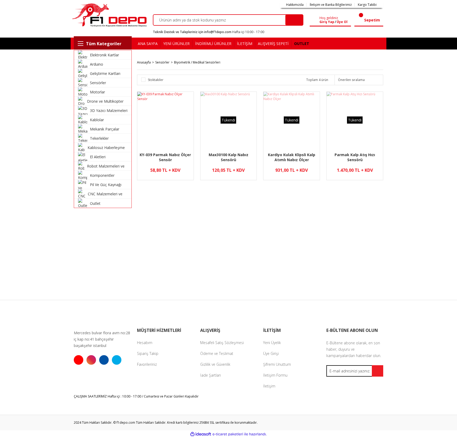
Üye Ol (342, 22)
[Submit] (377, 371)
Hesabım (144, 342)
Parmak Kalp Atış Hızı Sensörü (355, 157)
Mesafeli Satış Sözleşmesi (222, 342)
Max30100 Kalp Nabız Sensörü (228, 157)
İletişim (269, 386)
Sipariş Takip (147, 353)
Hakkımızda (295, 5)
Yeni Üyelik (272, 342)
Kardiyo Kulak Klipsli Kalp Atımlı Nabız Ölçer (291, 157)
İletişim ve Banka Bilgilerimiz (331, 5)
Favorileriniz (147, 364)
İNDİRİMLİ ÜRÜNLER (213, 43)
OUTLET (301, 43)
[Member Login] (315, 20)
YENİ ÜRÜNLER (176, 43)
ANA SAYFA (148, 43)
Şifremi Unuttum (277, 364)
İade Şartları (210, 375)
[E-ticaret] (227, 434)
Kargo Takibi (367, 5)
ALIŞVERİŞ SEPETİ (273, 43)
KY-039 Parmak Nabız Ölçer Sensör (165, 157)
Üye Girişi (271, 353)
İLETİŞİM (244, 43)
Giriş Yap (326, 22)
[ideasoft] (200, 434)
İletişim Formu (275, 375)
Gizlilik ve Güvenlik (215, 364)
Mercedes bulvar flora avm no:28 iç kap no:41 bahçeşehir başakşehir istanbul (102, 339)
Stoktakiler (155, 80)
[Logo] (109, 15)
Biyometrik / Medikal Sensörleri (197, 62)
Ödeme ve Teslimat (216, 353)
